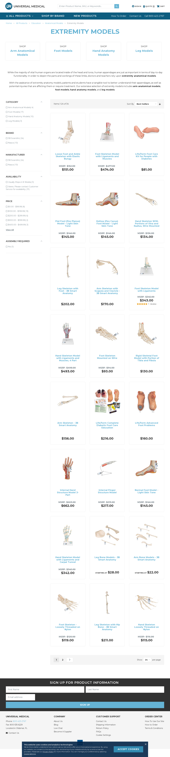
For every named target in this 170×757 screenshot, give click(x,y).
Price (9, 201)
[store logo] (25, 6)
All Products (22, 23)
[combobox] (88, 6)
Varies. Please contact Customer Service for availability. (22, 187)
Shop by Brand (53, 15)
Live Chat (58, 728)
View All (10, 230)
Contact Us (135, 16)
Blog (56, 725)
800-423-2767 (19, 721)
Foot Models (17, 112)
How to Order (151, 725)
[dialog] (85, 749)
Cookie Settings (103, 735)
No (12, 246)
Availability (13, 176)
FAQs (98, 731)
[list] (85, 16)
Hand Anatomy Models (22, 116)
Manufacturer (15, 155)
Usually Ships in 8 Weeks (22, 182)
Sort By (130, 104)
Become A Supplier (63, 731)
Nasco (15, 142)
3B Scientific (17, 138)
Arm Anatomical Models (22, 107)
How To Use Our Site (154, 721)
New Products (85, 15)
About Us (58, 721)
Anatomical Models (54, 23)
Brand (10, 133)
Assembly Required (18, 241)
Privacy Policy (48, 752)
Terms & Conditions (154, 728)
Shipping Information (106, 725)
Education (36, 23)
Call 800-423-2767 (154, 16)
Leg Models (17, 121)
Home (9, 23)
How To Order (118, 16)
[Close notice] (145, 744)
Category (12, 102)
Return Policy (102, 728)
